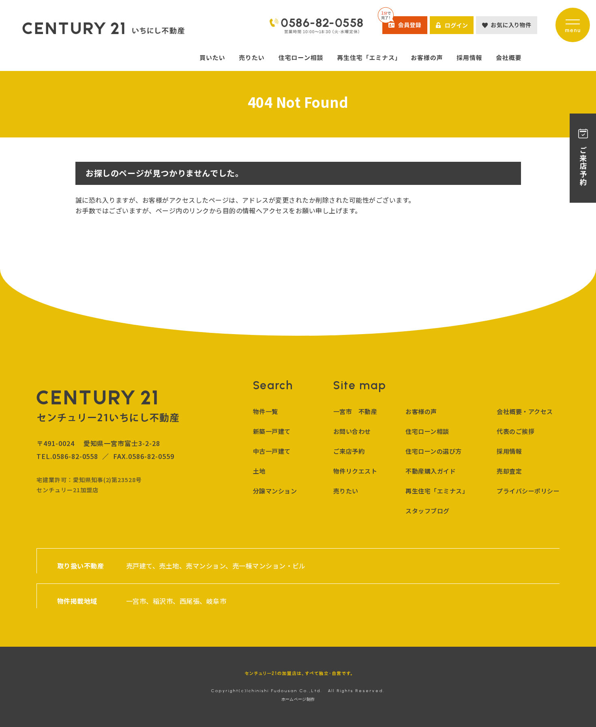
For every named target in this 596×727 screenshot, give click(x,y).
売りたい (345, 491)
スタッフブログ (427, 510)
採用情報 (509, 451)
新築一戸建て (272, 431)
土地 (259, 471)
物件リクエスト (355, 471)
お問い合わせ (352, 431)
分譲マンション (275, 491)
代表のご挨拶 (515, 431)
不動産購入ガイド (430, 471)
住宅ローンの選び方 (433, 451)
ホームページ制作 (298, 699)
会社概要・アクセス (525, 411)
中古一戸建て (272, 451)
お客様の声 (421, 411)
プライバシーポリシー (528, 491)
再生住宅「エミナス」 (436, 491)
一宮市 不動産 (355, 411)
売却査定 (509, 471)
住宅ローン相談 (427, 431)
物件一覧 (265, 411)
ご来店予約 (348, 451)
